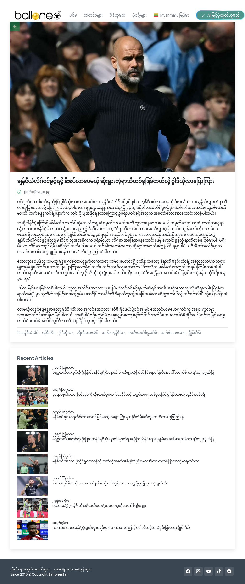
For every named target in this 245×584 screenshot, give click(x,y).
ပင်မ (73, 15)
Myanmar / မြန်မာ (174, 15)
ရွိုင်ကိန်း (195, 332)
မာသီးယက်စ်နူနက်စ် (142, 332)
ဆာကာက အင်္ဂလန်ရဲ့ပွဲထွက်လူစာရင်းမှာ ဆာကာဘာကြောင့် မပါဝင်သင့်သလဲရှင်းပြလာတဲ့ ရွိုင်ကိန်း (121, 527)
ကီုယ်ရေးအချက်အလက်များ (30, 569)
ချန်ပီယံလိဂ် (29, 332)
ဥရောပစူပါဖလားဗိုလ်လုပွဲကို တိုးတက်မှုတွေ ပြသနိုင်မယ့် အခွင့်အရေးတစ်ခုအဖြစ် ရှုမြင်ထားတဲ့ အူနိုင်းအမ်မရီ (128, 394)
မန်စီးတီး (48, 332)
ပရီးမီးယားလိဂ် (87, 332)
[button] (15, 26)
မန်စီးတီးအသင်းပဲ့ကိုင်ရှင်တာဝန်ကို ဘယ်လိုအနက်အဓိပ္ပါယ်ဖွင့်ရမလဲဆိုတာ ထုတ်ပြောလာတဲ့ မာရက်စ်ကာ (125, 461)
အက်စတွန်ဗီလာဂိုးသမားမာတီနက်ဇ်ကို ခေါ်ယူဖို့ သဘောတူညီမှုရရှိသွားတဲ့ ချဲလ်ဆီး (110, 483)
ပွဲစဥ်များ (139, 15)
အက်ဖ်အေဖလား (173, 332)
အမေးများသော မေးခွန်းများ (72, 569)
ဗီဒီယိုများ (118, 15)
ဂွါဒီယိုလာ (65, 332)
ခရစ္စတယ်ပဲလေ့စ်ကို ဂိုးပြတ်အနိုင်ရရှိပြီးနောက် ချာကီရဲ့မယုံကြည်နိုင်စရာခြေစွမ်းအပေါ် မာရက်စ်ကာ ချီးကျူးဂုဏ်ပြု (133, 372)
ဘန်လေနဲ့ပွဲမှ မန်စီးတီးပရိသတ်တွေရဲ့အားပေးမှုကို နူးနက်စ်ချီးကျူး (99, 505)
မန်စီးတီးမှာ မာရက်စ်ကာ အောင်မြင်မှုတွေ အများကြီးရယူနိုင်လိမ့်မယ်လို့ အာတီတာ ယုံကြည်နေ (118, 416)
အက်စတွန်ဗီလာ (113, 332)
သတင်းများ (93, 15)
